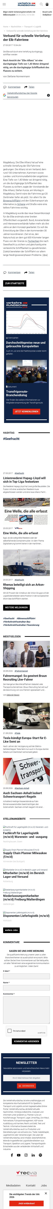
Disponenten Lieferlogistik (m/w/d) (26, 916)
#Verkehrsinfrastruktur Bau (16, 621)
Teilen (31, 87)
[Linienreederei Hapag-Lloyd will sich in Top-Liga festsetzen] (26, 456)
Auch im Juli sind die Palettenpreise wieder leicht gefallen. (26, 352)
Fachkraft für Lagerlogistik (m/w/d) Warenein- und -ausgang (25, 834)
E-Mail (6, 971)
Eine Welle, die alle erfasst (20, 533)
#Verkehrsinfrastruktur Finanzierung (21, 625)
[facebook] (12, 1155)
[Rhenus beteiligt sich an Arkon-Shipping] (26, 562)
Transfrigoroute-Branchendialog (17, 393)
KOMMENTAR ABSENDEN (26, 1041)
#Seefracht (11, 439)
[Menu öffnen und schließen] (5, 4)
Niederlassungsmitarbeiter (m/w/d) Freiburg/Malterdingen (24, 897)
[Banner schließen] (45, 1193)
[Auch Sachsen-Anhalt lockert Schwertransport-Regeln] (26, 771)
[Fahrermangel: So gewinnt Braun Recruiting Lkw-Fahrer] (26, 654)
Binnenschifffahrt (12, 200)
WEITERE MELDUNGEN (16, 607)
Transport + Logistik (32, 27)
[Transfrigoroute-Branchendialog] (26, 371)
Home (5, 27)
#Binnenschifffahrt (26, 618)
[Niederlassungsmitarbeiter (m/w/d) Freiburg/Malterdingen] (26, 891)
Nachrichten (16, 27)
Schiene (21, 204)
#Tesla (17, 733)
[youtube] (18, 1155)
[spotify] (40, 1155)
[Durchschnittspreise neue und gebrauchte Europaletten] (26, 322)
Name (5, 982)
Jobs (44, 1185)
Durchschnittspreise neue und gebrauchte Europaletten (25, 344)
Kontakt (30, 1185)
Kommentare (14, 87)
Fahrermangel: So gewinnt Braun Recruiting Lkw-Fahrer (25, 677)
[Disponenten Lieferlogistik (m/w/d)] (18, 912)
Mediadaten (13, 1185)
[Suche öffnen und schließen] (41, 4)
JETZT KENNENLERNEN (26, 411)
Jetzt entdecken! (26, 1203)
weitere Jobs (11, 930)
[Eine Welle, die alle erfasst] (26, 511)
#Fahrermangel (21, 671)
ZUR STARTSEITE (14, 283)
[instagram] (26, 1155)
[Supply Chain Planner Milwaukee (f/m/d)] (21, 850)
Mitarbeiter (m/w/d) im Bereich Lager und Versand (23, 874)
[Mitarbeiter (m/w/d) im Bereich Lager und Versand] (25, 870)
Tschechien (33, 241)
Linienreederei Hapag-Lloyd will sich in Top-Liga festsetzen (24, 479)
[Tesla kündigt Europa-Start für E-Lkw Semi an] (26, 716)
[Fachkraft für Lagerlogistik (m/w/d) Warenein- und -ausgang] (26, 828)
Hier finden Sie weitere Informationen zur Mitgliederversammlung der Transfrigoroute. (24, 401)
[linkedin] (33, 1155)
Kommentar (8, 994)
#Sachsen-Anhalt (22, 788)
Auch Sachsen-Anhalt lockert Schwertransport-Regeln (22, 794)
